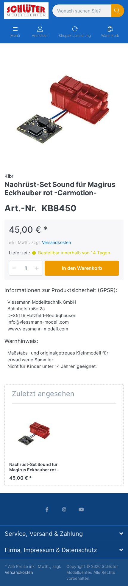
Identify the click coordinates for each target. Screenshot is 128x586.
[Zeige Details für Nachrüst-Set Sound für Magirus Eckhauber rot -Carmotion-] (34, 433)
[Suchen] (117, 11)
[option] (64, 107)
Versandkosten (56, 242)
